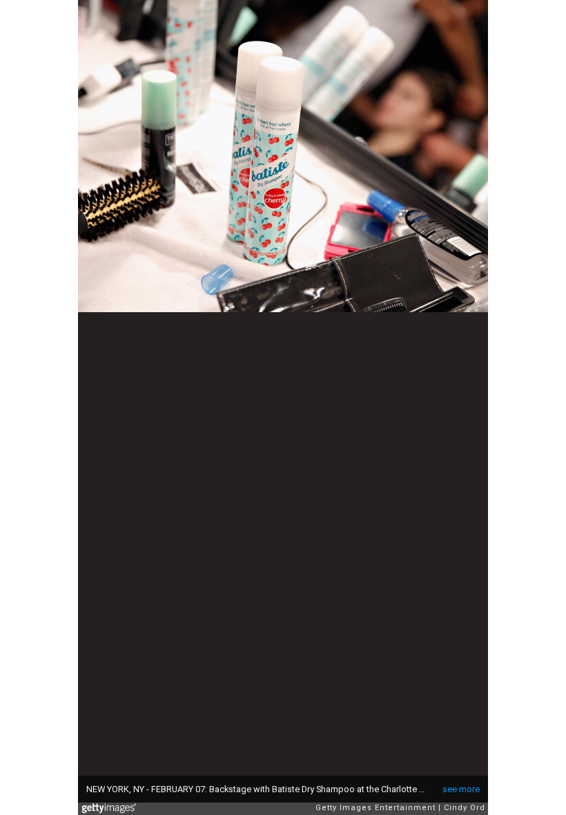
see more (461, 789)
